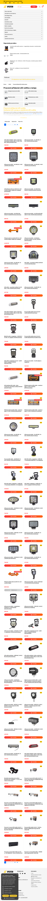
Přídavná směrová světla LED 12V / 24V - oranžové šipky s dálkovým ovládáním (13, 239)
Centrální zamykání (9, 23)
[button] (9, 898)
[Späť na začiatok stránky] (44, 898)
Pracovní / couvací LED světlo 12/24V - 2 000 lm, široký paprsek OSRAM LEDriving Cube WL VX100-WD (33, 779)
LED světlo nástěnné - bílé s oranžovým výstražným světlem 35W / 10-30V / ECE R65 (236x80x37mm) (33, 656)
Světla (6, 36)
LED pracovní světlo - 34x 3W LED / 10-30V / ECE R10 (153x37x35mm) (32, 435)
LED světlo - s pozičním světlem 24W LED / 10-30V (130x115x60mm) (33, 263)
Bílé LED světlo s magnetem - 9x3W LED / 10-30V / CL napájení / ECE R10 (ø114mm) (13, 337)
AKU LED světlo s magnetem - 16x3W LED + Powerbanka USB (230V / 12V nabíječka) (13, 484)
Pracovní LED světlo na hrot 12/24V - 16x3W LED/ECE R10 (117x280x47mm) (32, 337)
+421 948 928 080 (24, 897)
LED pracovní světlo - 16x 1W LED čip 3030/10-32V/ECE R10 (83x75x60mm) (32, 189)
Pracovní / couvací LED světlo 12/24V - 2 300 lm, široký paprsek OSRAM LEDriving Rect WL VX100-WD (13, 828)
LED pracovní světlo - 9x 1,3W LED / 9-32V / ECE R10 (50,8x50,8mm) (32, 140)
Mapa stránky (34, 876)
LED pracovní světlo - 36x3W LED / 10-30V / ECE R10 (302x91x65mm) (12, 754)
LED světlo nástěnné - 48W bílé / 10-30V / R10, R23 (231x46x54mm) (13, 656)
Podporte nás (33, 885)
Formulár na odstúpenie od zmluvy (36, 879)
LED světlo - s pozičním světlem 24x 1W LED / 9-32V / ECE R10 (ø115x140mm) (13, 288)
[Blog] (10, 2)
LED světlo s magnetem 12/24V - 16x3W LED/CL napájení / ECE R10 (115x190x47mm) (13, 362)
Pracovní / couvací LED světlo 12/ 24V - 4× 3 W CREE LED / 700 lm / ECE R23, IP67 (13, 852)
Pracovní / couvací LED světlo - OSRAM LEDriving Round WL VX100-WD (33, 852)
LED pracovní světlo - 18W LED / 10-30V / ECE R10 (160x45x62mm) (13, 730)
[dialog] (9, 886)
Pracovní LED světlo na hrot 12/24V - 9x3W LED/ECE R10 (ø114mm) (32, 312)
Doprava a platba (34, 886)
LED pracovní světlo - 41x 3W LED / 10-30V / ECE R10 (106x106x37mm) (32, 558)
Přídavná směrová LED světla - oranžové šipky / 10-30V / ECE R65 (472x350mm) (33, 410)
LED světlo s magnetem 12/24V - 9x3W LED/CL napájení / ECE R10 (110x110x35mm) (32, 632)
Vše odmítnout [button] (13, 895)
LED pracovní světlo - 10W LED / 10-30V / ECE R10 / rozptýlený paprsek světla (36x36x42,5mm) (33, 706)
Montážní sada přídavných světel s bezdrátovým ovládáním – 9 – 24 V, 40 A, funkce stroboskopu (13, 779)
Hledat (33, 6)
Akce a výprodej (8, 11)
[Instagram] (5, 2)
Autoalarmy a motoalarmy (10, 13)
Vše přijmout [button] (5, 895)
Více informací (10, 884)
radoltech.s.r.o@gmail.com (22, 879)
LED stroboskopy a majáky (10, 30)
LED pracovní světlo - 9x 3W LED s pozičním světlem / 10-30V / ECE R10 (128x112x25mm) (32, 239)
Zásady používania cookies (36, 874)
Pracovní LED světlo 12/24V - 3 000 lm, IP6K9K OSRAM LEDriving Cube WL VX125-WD (32, 828)
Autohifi (6, 19)
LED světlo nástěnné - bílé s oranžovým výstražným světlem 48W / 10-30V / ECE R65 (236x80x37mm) (13, 313)
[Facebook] (4, 2)
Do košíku (14, 148)
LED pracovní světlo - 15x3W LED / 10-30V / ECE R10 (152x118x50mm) (13, 558)
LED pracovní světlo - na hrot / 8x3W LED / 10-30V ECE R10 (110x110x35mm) (33, 582)
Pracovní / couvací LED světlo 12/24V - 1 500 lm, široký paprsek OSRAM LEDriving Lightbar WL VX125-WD (33, 804)
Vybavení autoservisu (9, 38)
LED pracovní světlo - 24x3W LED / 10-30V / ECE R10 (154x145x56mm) (32, 533)
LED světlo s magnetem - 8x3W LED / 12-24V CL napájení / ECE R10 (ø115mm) (33, 484)
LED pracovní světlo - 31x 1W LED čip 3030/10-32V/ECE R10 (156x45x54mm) (12, 214)
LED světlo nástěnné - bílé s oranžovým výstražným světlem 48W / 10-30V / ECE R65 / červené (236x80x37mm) (33, 755)
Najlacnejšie (7, 121)
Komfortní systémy (9, 28)
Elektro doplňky (8, 26)
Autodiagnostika (8, 15)
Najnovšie (20, 121)
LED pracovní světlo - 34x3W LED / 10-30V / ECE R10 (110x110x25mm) (32, 288)
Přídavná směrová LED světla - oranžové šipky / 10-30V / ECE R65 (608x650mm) (13, 410)
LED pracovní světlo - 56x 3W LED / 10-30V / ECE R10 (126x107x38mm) (12, 263)
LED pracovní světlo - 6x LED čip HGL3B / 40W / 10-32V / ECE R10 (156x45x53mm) (33, 214)
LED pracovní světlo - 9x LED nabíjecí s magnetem (32, 361)
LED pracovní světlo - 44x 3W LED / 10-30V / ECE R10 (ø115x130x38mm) (12, 435)
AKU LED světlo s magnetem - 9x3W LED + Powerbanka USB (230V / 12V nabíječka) (33, 459)
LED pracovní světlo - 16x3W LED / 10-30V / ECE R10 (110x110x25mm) (33, 509)
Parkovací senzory (9, 34)
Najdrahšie (14, 121)
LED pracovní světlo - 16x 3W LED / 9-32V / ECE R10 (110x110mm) (13, 165)
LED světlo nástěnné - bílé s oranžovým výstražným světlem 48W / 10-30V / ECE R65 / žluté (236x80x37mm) (13, 141)
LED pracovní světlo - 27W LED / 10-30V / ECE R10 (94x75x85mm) (33, 607)
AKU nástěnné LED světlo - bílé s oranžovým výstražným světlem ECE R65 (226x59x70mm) (13, 386)
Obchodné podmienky (35, 880)
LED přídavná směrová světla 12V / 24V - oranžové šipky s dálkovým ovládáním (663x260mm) (13, 190)
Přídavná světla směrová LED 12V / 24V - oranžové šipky (13, 582)
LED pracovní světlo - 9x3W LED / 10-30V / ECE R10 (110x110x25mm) (13, 533)
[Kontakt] (22, 2)
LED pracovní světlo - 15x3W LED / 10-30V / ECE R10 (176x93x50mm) (13, 509)
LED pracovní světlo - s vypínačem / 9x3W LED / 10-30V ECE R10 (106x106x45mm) (12, 607)
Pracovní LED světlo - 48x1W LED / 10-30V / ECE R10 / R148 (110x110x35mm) (12, 459)
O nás (32, 873)
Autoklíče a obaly (8, 21)
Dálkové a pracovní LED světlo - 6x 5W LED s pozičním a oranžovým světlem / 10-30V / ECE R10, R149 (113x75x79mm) (32, 681)
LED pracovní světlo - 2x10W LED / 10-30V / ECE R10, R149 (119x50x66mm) (33, 730)
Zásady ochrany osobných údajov (36, 883)
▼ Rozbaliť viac (23, 117)
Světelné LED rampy (28, 113)
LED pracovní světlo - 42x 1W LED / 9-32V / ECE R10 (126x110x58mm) (33, 165)
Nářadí (6, 32)
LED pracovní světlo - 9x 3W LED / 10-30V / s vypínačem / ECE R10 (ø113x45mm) (13, 631)
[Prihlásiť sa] (18, 2)
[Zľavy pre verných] (14, 2)
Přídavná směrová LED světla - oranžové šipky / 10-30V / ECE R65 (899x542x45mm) (33, 386)
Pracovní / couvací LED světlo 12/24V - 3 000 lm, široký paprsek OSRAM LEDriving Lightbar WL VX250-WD (13, 804)
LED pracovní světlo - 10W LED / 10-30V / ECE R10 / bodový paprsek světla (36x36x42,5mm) (13, 706)
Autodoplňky (7, 17)
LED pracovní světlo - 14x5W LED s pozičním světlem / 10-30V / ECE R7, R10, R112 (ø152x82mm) (13, 681)
